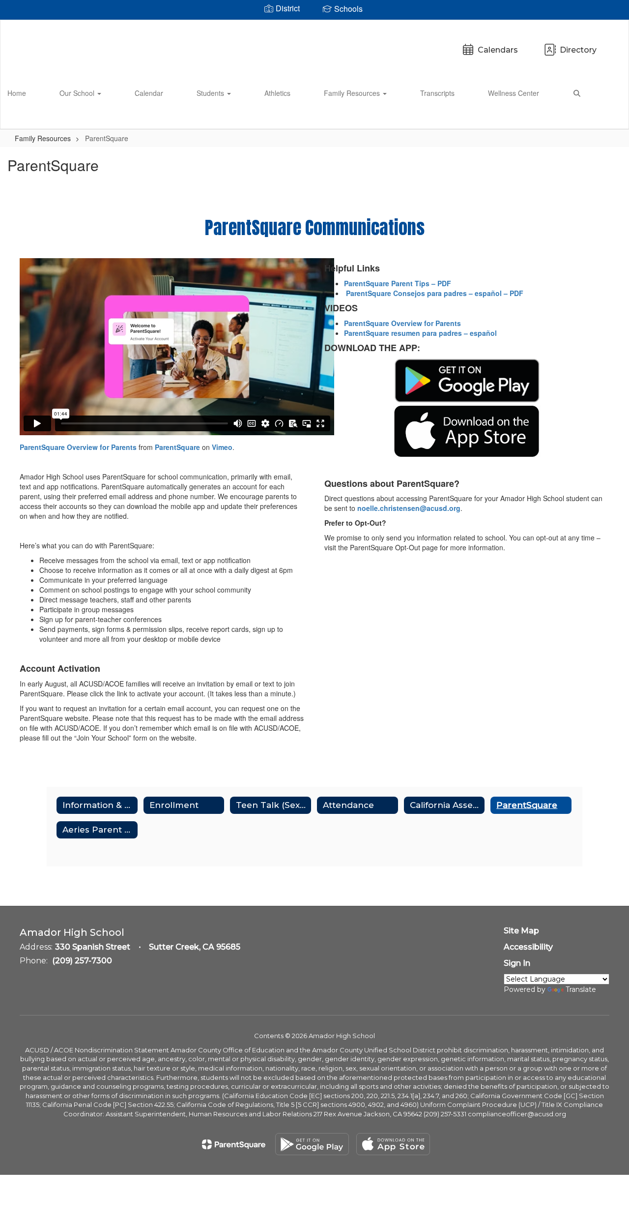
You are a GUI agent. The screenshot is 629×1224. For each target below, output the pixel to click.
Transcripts (437, 93)
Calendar (149, 93)
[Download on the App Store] (393, 1144)
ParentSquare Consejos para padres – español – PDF (433, 293)
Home (16, 93)
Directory (578, 50)
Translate (581, 989)
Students (211, 93)
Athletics (277, 93)
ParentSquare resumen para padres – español (420, 333)
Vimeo (222, 447)
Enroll (604, 117)
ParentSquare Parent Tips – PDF (397, 283)
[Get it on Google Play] (312, 1144)
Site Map (521, 930)
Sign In (517, 963)
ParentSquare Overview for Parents (78, 447)
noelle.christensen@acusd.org (408, 508)
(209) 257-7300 (82, 960)
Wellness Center (513, 93)
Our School (77, 93)
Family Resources (353, 93)
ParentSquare (177, 447)
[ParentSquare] (234, 1144)
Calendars (498, 50)
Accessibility (528, 947)
